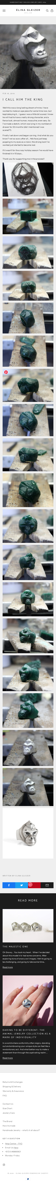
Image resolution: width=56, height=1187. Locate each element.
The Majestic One (15, 947)
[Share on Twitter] (21, 885)
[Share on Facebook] (9, 885)
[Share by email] (47, 885)
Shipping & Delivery (12, 1086)
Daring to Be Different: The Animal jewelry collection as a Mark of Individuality (27, 1033)
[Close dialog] (53, 1104)
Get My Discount (29, 1159)
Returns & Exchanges (13, 1082)
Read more (8, 967)
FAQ (5, 1095)
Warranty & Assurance (13, 1091)
